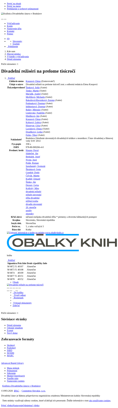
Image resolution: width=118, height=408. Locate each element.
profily (29, 210)
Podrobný (11, 348)
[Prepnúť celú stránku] (17, 288)
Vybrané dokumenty (22, 303)
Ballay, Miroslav (33, 109)
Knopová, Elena (33, 81)
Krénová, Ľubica (33, 122)
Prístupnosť (12, 370)
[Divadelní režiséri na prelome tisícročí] (35, 232)
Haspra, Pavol (32, 150)
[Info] (19, 288)
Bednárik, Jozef (33, 156)
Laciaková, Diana (34, 129)
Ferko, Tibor (31, 135)
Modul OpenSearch (16, 376)
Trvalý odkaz (19, 295)
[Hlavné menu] (5, 19)
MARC (10, 355)
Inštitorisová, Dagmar (35, 106)
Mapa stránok (13, 368)
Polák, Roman (32, 163)
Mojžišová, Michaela (35, 97)
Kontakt (10, 31)
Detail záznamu (14, 325)
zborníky (30, 213)
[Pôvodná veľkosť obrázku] (14, 288)
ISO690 (10, 353)
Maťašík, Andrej (33, 94)
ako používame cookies (99, 400)
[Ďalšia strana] (17, 290)
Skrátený (11, 345)
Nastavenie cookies (15, 381)
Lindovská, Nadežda (35, 113)
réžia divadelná (32, 198)
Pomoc (10, 34)
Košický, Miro (32, 188)
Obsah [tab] (16, 282)
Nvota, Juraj (31, 160)
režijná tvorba (32, 201)
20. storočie (31, 207)
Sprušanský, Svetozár (35, 166)
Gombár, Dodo (32, 172)
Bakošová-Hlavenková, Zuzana (40, 100)
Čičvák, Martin (32, 175)
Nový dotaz (12, 333)
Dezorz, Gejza (32, 185)
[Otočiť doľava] (8, 290)
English (16, 44)
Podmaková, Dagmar (35, 103)
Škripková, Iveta (33, 169)
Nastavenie (18, 405)
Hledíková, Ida (32, 116)
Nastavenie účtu (14, 28)
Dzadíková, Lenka (34, 132)
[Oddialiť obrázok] (11, 288)
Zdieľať (16, 305)
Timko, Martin (32, 90)
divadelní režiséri (33, 191)
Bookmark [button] (18, 297)
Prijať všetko (7, 405)
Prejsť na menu (14, 6)
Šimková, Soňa (33, 87)
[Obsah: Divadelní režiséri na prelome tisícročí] (25, 285)
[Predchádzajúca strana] (14, 290)
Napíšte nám (12, 378)
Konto (10, 26)
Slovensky (17, 41)
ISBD (9, 350)
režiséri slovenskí (33, 194)
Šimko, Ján (31, 182)
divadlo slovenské (34, 204)
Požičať (11, 78)
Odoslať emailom (15, 328)
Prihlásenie (12, 46)
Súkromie (11, 373)
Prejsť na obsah (14, 3)
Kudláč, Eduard (33, 179)
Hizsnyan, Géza (33, 125)
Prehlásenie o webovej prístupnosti (22, 8)
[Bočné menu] (2, 19)
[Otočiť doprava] (11, 290)
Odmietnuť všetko (31, 405)
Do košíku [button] (18, 292)
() (8, 38)
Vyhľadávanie (13, 23)
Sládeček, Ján (32, 153)
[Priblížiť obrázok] (8, 288)
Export (10, 330)
